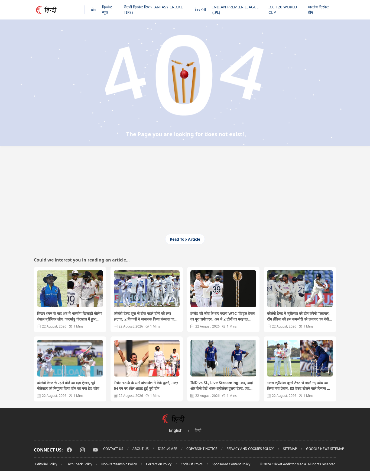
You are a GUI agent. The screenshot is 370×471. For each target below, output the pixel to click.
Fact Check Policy (79, 464)
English (176, 430)
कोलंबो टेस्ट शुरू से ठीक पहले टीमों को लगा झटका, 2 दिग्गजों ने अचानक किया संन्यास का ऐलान (144, 316)
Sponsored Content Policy (231, 464)
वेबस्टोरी (200, 9)
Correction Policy (158, 464)
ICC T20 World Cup (282, 9)
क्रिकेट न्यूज (107, 9)
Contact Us (113, 448)
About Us (140, 448)
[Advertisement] (185, 193)
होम (93, 9)
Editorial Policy (46, 464)
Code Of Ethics (192, 464)
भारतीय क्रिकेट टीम (318, 9)
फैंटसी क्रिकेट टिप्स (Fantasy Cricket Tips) (154, 9)
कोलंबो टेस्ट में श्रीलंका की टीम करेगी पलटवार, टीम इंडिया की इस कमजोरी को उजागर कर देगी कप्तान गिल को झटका (298, 316)
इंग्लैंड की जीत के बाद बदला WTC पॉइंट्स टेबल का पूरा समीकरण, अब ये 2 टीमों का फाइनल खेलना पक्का (222, 316)
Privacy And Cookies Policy (250, 448)
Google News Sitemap (325, 448)
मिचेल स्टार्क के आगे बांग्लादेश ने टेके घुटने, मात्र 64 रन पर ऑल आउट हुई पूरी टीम (146, 385)
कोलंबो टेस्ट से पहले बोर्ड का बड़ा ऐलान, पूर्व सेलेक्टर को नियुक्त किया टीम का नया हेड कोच (68, 385)
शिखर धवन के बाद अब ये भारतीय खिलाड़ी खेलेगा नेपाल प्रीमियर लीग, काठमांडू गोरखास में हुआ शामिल (69, 316)
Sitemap (290, 448)
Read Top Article (185, 239)
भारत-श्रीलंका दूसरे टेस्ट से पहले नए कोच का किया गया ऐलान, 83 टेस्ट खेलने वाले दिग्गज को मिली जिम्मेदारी (298, 385)
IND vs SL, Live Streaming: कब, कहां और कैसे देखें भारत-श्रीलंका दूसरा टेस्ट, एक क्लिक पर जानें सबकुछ (221, 385)
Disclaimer (167, 448)
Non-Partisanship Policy (119, 464)
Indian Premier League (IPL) (235, 9)
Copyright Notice (201, 448)
